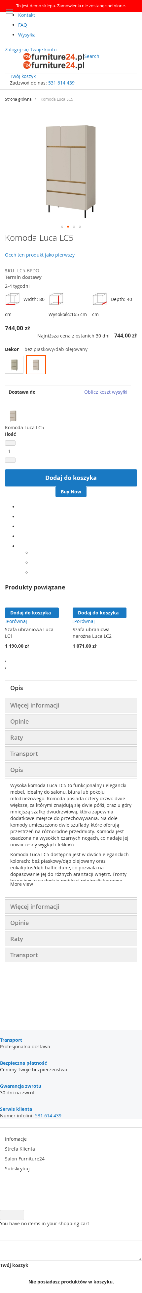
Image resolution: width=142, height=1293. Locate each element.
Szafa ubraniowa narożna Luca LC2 (92, 632)
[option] (14, 365)
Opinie (19, 721)
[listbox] (71, 365)
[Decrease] (10, 443)
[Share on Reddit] (33, 572)
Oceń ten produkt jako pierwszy (40, 255)
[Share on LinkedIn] (20, 526)
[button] (62, 227)
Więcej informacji (34, 705)
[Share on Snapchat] (33, 562)
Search (91, 56)
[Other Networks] (20, 546)
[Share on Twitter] (20, 516)
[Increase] (10, 460)
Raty (16, 737)
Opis (16, 688)
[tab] (71, 688)
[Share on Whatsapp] (33, 553)
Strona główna (18, 99)
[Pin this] (20, 536)
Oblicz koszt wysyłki (105, 392)
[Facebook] (20, 507)
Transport (24, 754)
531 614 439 (61, 83)
